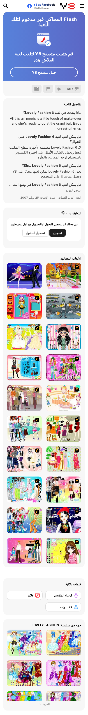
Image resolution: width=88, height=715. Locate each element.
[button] (73, 190)
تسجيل (57, 233)
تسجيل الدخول (35, 233)
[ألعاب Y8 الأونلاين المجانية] (67, 6)
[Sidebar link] (82, 6)
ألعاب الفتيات (66, 197)
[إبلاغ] (48, 89)
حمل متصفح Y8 (44, 72)
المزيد (46, 704)
